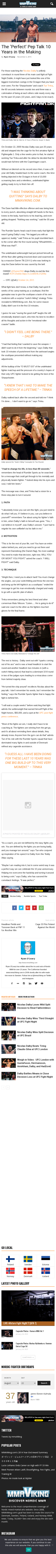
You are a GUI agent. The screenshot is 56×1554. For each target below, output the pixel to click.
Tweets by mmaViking (11, 1436)
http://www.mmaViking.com (28, 962)
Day (23, 1378)
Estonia (45, 1264)
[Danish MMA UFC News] (28, 1271)
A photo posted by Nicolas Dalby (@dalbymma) (29, 834)
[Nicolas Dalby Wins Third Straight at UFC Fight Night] (8, 1021)
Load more (27, 1357)
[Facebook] (13, 983)
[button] (52, 4)
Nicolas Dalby (29, 70)
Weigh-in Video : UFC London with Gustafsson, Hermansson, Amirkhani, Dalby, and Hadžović (35, 1063)
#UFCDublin (16, 273)
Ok (28, 1550)
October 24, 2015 (26, 280)
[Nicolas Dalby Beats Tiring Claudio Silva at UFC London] (8, 1049)
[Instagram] (25, 983)
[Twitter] (37, 983)
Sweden (28, 1264)
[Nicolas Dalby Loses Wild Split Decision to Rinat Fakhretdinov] (8, 1007)
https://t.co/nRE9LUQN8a (34, 273)
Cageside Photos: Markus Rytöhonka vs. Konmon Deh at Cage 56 (34, 1345)
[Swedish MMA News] (10, 1259)
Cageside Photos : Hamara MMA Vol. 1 (30, 1330)
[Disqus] (28, 1130)
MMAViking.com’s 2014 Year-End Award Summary (24, 1452)
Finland (10, 1264)
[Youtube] (43, 983)
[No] (52, 1545)
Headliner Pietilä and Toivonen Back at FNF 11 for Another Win (13, 927)
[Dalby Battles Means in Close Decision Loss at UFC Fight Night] (8, 1076)
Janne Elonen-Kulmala (41, 1393)
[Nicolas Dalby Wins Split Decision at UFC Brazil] (8, 1035)
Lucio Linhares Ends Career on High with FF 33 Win (25, 1465)
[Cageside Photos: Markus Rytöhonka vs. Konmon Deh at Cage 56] (7, 1346)
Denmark (28, 1276)
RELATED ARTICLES (8, 997)
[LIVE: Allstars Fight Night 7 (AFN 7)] (28, 1308)
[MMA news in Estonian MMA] (45, 1259)
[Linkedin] (31, 983)
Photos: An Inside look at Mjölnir (16, 1478)
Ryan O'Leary (9, 57)
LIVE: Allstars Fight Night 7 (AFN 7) (19, 1323)
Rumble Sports (30, 896)
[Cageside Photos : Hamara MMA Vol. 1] (7, 1333)
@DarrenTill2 (17, 271)
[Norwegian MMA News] (10, 1271)
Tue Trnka (48, 85)
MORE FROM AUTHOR (26, 997)
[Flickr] (19, 983)
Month (7, 1378)
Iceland (45, 1276)
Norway (10, 1276)
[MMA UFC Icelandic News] (45, 1271)
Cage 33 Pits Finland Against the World (45, 926)
